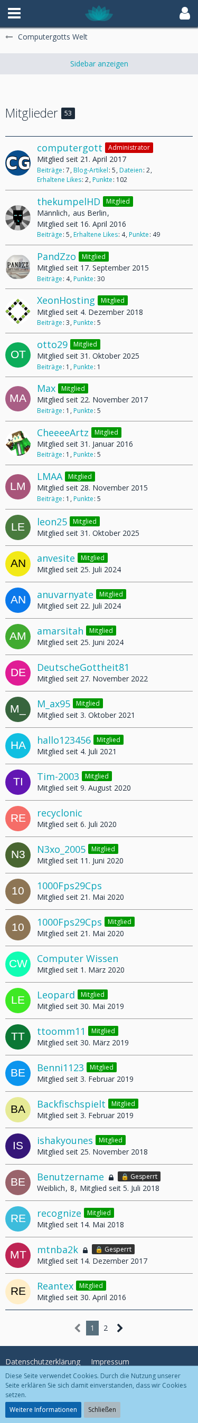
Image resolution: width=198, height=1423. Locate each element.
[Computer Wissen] (18, 964)
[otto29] (18, 355)
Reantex (55, 1286)
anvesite (56, 558)
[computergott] (18, 163)
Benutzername (70, 1176)
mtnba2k (57, 1249)
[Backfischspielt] (18, 1109)
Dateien (131, 170)
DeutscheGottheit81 (83, 667)
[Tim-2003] (18, 782)
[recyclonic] (18, 818)
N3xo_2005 (61, 849)
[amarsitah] (18, 636)
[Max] (18, 398)
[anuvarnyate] (18, 600)
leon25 (52, 521)
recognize (59, 1213)
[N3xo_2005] (18, 855)
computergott (69, 147)
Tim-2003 (58, 776)
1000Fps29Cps (69, 885)
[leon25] (18, 527)
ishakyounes (65, 1140)
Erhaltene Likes (59, 179)
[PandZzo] (18, 267)
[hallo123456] (18, 745)
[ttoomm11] (18, 1037)
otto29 (52, 344)
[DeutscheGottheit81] (18, 673)
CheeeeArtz (63, 432)
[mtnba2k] (18, 1255)
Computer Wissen (77, 958)
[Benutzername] (18, 1182)
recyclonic (59, 812)
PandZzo (56, 256)
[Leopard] (18, 1000)
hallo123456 (64, 740)
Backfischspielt (71, 1104)
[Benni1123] (18, 1073)
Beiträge (49, 170)
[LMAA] (18, 486)
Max (46, 388)
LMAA (49, 476)
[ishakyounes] (18, 1146)
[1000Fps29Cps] (18, 891)
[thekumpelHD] (18, 217)
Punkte (102, 179)
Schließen (102, 1409)
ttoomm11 (61, 1031)
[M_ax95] (18, 709)
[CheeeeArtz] (18, 443)
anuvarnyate (65, 594)
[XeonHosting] (18, 311)
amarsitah (60, 630)
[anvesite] (18, 563)
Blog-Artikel (90, 170)
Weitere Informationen (43, 1409)
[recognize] (18, 1219)
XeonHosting (66, 300)
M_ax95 (53, 703)
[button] (14, 13)
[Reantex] (18, 1291)
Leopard (56, 994)
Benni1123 (60, 1067)
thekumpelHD (68, 201)
